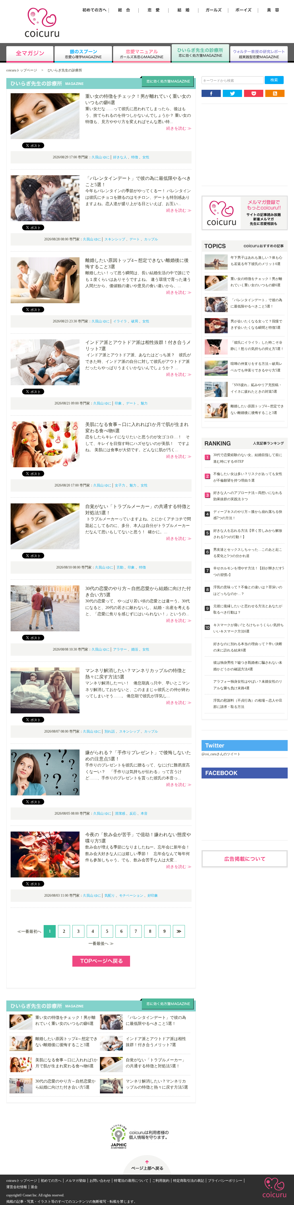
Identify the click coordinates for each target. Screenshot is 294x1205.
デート (134, 239)
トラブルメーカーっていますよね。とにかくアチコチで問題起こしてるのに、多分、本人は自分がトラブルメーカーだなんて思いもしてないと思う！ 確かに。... (138, 525)
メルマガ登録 (75, 1181)
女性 (145, 157)
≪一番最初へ (29, 931)
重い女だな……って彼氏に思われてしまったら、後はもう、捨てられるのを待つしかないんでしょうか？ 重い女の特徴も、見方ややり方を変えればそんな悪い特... (138, 115)
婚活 (134, 649)
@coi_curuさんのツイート (221, 754)
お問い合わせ (100, 1181)
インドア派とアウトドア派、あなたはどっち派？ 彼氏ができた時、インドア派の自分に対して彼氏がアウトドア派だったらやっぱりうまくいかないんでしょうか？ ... (138, 361)
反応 (132, 813)
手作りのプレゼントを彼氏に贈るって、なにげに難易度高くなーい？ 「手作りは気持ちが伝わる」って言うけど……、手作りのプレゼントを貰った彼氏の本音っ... (137, 771)
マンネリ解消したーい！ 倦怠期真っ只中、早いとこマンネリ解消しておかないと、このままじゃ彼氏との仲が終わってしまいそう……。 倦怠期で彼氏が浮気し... (137, 689)
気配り (110, 895)
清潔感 (120, 813)
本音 (144, 813)
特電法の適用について (131, 1181)
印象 (118, 403)
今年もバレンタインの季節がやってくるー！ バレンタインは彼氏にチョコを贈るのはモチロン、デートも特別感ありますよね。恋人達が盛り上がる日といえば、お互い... (138, 197)
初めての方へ (51, 1181)
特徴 (134, 157)
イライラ (120, 321)
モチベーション (131, 895)
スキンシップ (115, 239)
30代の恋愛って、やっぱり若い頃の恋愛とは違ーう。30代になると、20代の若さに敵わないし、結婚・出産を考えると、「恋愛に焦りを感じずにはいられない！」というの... (137, 607)
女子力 (120, 485)
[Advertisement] (245, 149)
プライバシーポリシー (225, 1181)
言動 (120, 567)
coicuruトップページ (21, 70)
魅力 (144, 403)
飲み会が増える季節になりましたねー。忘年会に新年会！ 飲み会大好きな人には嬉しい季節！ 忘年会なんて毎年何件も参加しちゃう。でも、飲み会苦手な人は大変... (140, 853)
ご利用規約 (160, 1181)
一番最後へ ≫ (101, 943)
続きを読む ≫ (179, 128)
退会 (34, 1187)
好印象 (153, 895)
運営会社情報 (16, 1187)
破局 (134, 321)
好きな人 (120, 157)
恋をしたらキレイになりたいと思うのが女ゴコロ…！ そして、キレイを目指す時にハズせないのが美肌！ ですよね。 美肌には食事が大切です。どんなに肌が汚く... (137, 443)
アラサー (120, 649)
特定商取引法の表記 (188, 1181)
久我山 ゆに (101, 157)
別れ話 (110, 731)
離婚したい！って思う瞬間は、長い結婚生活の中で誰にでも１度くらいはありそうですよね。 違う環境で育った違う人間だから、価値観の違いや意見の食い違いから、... (138, 279)
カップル (151, 239)
